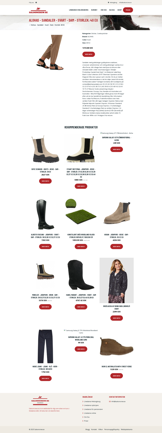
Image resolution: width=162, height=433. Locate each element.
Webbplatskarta (126, 429)
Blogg (112, 10)
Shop (119, 10)
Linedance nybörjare (91, 405)
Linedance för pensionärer (93, 409)
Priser (128, 10)
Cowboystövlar (102, 33)
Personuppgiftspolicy (111, 429)
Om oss (104, 10)
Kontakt (94, 429)
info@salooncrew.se (125, 2)
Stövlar (93, 33)
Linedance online (90, 413)
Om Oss (87, 417)
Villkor (100, 429)
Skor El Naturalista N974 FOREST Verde (117, 366)
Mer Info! (88, 54)
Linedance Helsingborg (78, 10)
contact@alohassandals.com (92, 84)
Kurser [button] (94, 10)
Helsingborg (113, 2)
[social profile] (36, 2)
